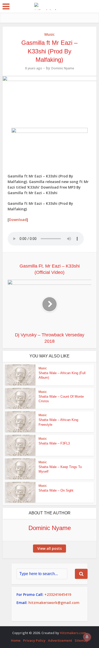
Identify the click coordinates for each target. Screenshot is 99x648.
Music (49, 34)
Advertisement (60, 640)
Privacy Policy (34, 640)
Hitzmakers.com (73, 633)
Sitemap (81, 640)
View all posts (49, 548)
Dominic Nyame (62, 68)
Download (18, 219)
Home (16, 640)
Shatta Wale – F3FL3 (54, 443)
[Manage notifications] (87, 637)
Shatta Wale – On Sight (56, 490)
